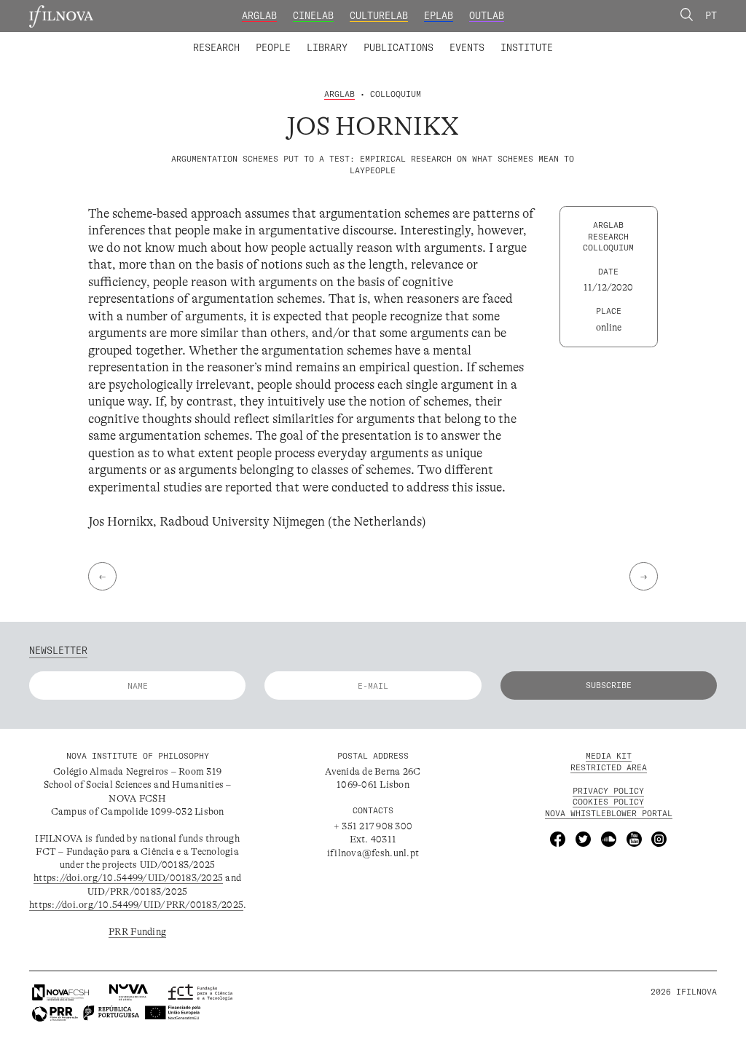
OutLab (486, 15)
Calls (577, 38)
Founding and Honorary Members (476, 38)
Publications (398, 47)
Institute (526, 47)
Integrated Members (237, 38)
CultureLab (379, 15)
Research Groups (393, 38)
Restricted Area (608, 767)
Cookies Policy (608, 802)
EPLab (438, 15)
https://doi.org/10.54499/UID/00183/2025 (128, 877)
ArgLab (259, 15)
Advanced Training (499, 38)
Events (466, 47)
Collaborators (341, 38)
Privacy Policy (608, 791)
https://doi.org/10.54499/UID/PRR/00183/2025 (136, 904)
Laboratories (189, 38)
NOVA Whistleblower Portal (608, 813)
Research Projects (287, 38)
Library (327, 47)
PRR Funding (137, 931)
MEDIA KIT (609, 756)
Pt (711, 15)
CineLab (313, 15)
